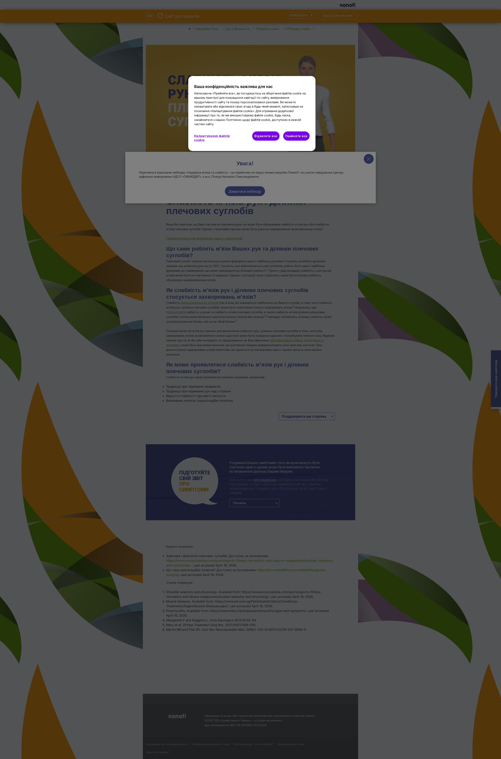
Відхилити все (265, 136)
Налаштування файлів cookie (212, 138)
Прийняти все (296, 136)
